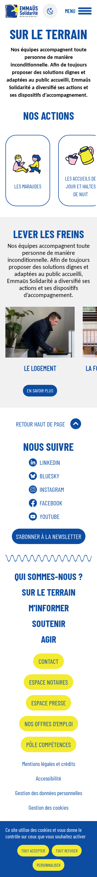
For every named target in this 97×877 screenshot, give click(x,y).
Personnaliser (48, 865)
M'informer (49, 607)
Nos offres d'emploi (49, 724)
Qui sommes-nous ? (48, 576)
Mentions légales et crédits (48, 763)
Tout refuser (67, 850)
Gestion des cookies (48, 807)
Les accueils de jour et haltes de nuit (80, 186)
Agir (48, 639)
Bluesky (49, 476)
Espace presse (48, 703)
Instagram (52, 489)
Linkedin (50, 462)
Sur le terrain (48, 592)
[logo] (21, 11)
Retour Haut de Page (40, 424)
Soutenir (48, 623)
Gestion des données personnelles (48, 792)
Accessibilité (48, 778)
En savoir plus (40, 391)
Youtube (50, 516)
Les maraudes (27, 186)
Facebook (51, 503)
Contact (48, 661)
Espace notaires (48, 682)
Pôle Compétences (48, 744)
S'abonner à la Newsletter (48, 536)
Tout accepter (33, 850)
